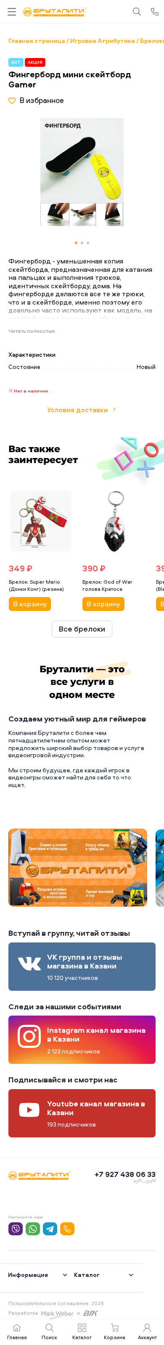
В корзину (30, 603)
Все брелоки (82, 629)
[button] (127, 172)
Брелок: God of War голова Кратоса (107, 585)
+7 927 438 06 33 (125, 1174)
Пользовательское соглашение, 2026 (56, 1303)
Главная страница (36, 40)
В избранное (41, 100)
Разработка (23, 1312)
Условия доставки (77, 409)
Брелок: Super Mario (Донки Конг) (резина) (36, 585)
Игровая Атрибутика (102, 40)
